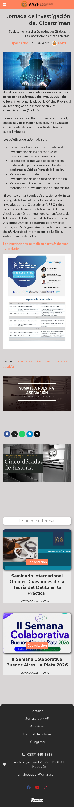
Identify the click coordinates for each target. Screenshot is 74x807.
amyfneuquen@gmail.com (37, 774)
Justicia (8, 366)
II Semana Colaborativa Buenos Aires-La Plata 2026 (37, 662)
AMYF (62, 43)
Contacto (37, 711)
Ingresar (39, 742)
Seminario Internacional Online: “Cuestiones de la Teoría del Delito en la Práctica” (37, 584)
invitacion (61, 361)
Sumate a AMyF (37, 718)
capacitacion (24, 361)
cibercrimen (44, 361)
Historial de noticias (37, 734)
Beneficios (37, 726)
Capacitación (19, 43)
